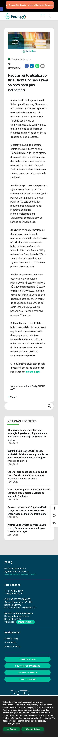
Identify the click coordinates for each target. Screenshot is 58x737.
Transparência (28, 659)
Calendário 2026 (25, 622)
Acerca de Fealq (12, 646)
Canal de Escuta (27, 679)
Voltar (13, 397)
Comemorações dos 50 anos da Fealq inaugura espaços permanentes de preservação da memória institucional (27, 510)
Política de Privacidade (27, 666)
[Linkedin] (54, 523)
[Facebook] (54, 508)
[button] (1, 9)
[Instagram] (54, 516)
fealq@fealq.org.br (13, 593)
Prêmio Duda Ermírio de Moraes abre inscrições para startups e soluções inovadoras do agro (26, 528)
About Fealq (10, 642)
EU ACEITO (11, 729)
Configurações (14, 723)
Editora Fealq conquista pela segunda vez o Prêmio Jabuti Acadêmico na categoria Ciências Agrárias (27, 475)
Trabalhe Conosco (27, 672)
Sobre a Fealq (11, 638)
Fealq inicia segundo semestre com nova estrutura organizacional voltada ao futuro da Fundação (29, 493)
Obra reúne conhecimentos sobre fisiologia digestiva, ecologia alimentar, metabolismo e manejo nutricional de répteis (27, 435)
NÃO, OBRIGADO (33, 729)
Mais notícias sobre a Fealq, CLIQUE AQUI (27, 387)
